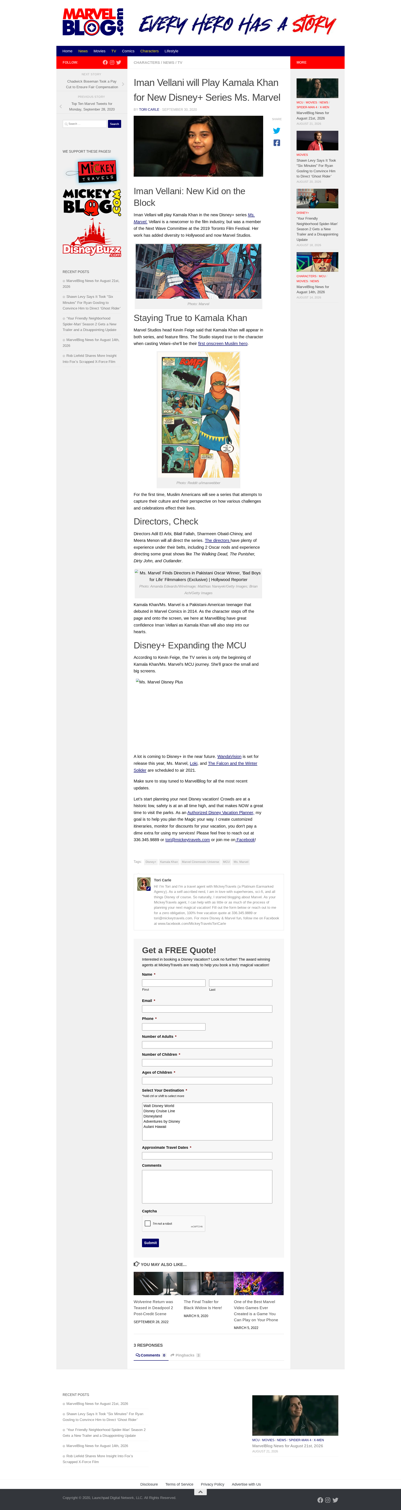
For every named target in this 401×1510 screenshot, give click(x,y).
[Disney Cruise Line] (207, 1111)
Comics (128, 51)
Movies (99, 51)
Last (212, 989)
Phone (149, 1019)
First (145, 989)
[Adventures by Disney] (207, 1121)
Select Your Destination (164, 1090)
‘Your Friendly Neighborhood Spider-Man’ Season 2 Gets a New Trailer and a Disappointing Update (89, 324)
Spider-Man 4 (307, 107)
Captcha (149, 1211)
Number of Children (161, 1054)
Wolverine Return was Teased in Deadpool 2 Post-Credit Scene (153, 1308)
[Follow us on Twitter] (118, 62)
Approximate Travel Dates (166, 1147)
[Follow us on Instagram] (111, 62)
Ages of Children (158, 1072)
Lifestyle (171, 51)
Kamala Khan (169, 861)
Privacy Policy (212, 1484)
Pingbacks (187, 1355)
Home (67, 51)
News (83, 51)
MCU (226, 861)
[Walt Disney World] (207, 1106)
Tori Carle (149, 109)
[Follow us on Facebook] (105, 62)
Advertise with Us (246, 1484)
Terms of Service (179, 1484)
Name (148, 974)
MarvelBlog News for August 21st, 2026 (97, 1404)
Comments (151, 1165)
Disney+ (151, 861)
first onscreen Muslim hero (222, 343)
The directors (218, 540)
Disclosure (149, 1484)
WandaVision (229, 756)
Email (148, 1001)
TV (113, 51)
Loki (193, 763)
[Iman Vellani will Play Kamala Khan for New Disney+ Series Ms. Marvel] (198, 146)
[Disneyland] (207, 1116)
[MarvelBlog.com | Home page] (93, 22)
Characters (149, 51)
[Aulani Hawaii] (207, 1126)
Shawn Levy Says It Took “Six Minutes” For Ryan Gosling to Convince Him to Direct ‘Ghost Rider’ (92, 302)
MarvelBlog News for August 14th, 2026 (97, 1446)
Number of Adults (159, 1036)
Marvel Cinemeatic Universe (200, 861)
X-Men (324, 107)
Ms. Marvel (241, 861)
